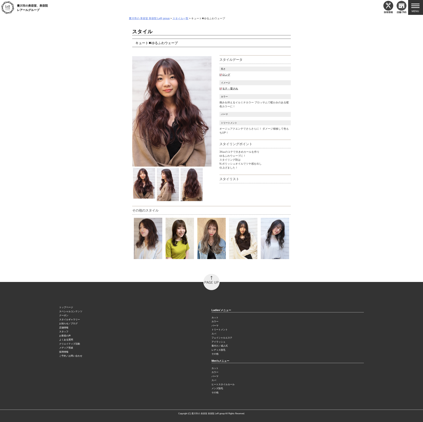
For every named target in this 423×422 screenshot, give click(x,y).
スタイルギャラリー (69, 319)
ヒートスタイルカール (223, 384)
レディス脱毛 (218, 350)
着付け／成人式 (220, 345)
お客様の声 (65, 335)
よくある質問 (66, 339)
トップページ (66, 307)
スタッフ (63, 331)
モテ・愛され (230, 88)
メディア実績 (66, 347)
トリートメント (220, 329)
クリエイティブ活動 (69, 343)
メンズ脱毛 (217, 388)
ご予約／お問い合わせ (70, 355)
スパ (214, 333)
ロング (226, 74)
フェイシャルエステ (222, 337)
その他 (215, 353)
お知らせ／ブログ (68, 323)
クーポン (63, 315)
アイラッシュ (218, 341)
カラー (215, 321)
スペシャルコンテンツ (70, 311)
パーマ (215, 325)
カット (215, 317)
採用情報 (63, 352)
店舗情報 (63, 327)
